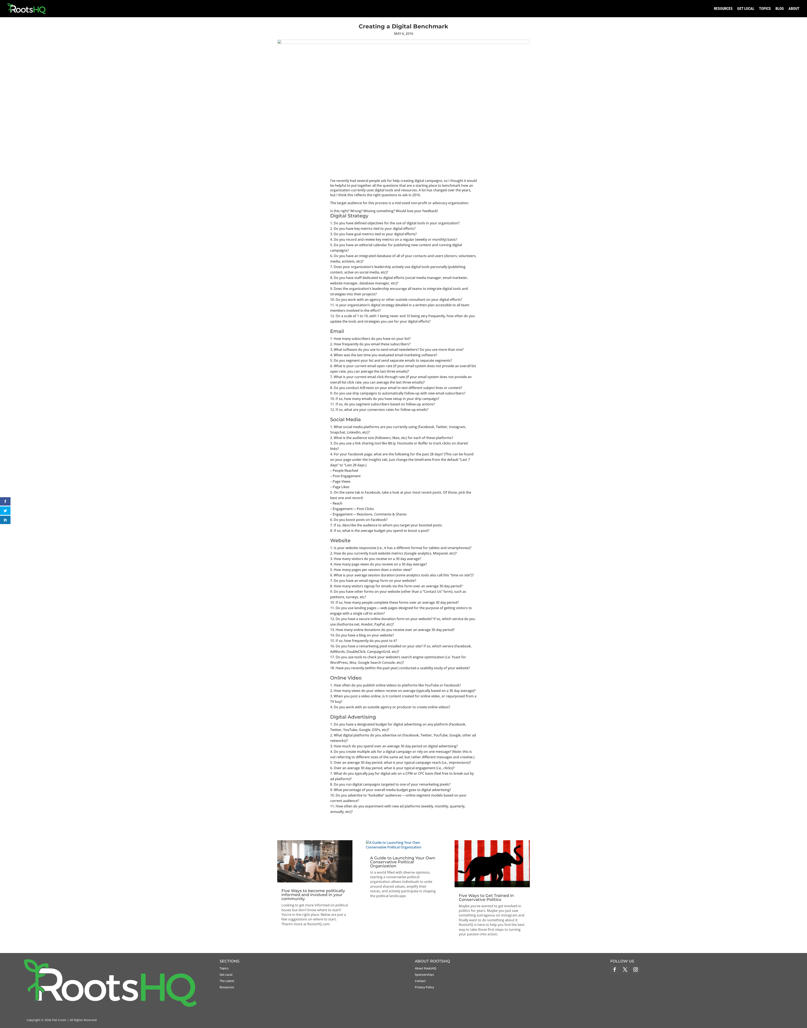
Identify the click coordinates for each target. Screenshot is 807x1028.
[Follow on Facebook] (614, 969)
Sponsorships (424, 975)
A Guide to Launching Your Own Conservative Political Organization (402, 862)
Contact (420, 981)
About (794, 8)
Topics (765, 8)
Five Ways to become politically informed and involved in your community (313, 894)
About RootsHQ (425, 968)
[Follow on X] (625, 969)
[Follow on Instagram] (635, 969)
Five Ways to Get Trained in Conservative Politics (486, 897)
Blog (779, 8)
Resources (723, 8)
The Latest (227, 981)
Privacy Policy (424, 987)
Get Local (745, 8)
